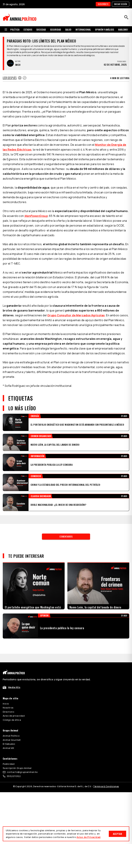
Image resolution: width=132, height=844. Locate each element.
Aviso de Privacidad (88, 837)
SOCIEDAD (41, 29)
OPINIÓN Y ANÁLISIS (104, 29)
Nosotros (8, 690)
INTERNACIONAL (83, 29)
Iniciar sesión (120, 4)
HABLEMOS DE (124, 29)
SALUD (68, 29)
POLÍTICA (14, 29)
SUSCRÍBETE (103, 4)
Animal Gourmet (12, 722)
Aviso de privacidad (14, 698)
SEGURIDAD (55, 29)
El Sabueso (9, 726)
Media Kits (14, 670)
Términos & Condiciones (106, 769)
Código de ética (12, 702)
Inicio (6, 686)
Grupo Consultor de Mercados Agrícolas (76, 315)
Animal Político (11, 718)
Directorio (8, 694)
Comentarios (66, 528)
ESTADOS (28, 29)
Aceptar (117, 834)
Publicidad (8, 746)
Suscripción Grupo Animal (17, 750)
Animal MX (8, 730)
